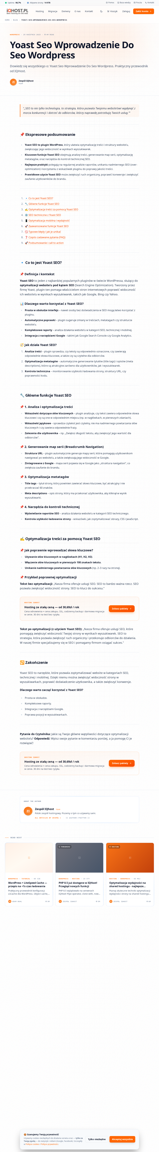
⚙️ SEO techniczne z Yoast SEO (43, 215)
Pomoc (111, 2)
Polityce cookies (32, 1144)
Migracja (52, 11)
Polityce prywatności (49, 1144)
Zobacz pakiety (120, 608)
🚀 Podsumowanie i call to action (44, 243)
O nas (78, 11)
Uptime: (14, 3)
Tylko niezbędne (97, 1139)
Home (7, 20)
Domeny (66, 11)
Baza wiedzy (125, 2)
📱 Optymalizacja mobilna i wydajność (47, 220)
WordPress (15, 34)
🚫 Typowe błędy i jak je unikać (43, 231)
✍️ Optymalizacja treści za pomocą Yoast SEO (51, 209)
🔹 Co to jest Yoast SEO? (39, 198)
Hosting (40, 11)
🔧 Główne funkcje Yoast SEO (42, 204)
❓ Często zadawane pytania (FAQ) (45, 237)
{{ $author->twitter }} (78, 818)
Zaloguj (126, 11)
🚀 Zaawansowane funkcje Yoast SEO (47, 226)
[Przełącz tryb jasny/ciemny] (101, 11)
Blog (15, 20)
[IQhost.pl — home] (17, 11)
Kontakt (151, 2)
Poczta (139, 2)
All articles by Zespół (47, 818)
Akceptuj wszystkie (122, 1139)
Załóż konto (142, 11)
